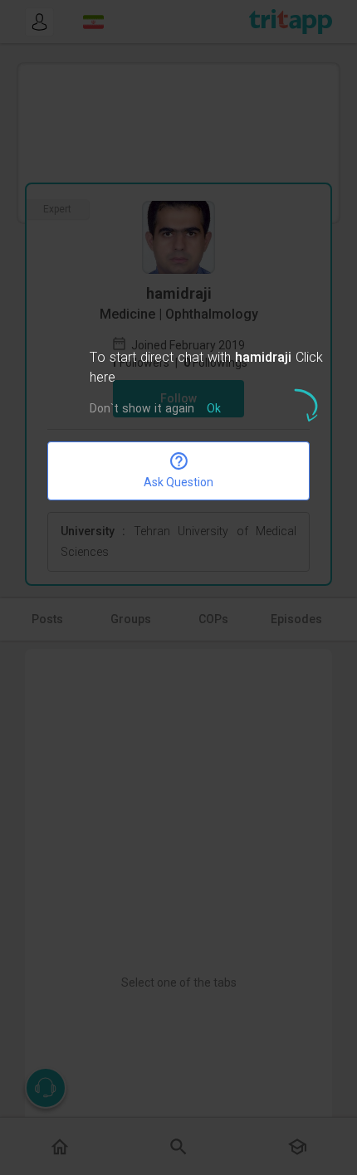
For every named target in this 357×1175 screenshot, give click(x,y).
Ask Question (178, 482)
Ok (214, 409)
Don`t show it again (142, 409)
